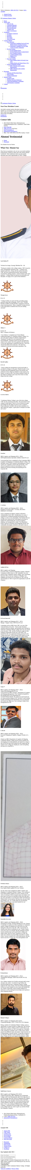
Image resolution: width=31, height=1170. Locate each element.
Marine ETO (13, 56)
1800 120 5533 (7, 128)
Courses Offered (8, 40)
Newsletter (9, 37)
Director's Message (12, 26)
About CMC (7, 22)
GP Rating (12, 57)
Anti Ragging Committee (13, 82)
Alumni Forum (7, 14)
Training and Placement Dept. (14, 73)
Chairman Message (12, 25)
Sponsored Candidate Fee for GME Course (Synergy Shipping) (19, 47)
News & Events (11, 39)
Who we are (10, 23)
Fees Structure (10, 42)
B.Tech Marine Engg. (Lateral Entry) (19, 51)
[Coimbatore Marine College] (8, 18)
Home (5, 21)
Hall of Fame (10, 74)
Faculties (9, 35)
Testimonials (7, 1143)
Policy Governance (12, 30)
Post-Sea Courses (11, 59)
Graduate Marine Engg (16, 54)
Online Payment (8, 15)
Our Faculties (7, 1136)
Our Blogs (6, 1149)
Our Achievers (7, 1135)
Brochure (9, 36)
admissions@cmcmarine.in (10, 131)
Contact (6, 84)
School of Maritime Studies (14, 64)
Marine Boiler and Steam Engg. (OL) (19, 63)
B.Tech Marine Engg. (15, 50)
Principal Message (11, 28)
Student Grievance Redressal (14, 80)
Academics (6, 32)
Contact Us (6, 1147)
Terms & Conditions (6, 1168)
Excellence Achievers (12, 33)
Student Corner (7, 77)
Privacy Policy (15, 1168)
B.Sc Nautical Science (15, 53)
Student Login (10, 78)
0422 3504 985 (7, 127)
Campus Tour (10, 29)
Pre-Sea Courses (11, 49)
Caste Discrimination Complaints (15, 81)
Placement (6, 71)
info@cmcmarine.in (9, 130)
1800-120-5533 (14, 10)
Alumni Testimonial (12, 75)
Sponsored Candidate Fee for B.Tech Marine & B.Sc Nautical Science (19, 44)
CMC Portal (7, 1132)
